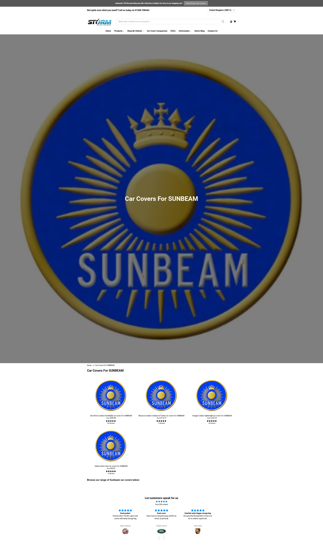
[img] (161, 501)
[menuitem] (108, 31)
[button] (159, 538)
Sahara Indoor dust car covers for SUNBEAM (111, 466)
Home (89, 365)
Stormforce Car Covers (196, 3)
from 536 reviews (161, 504)
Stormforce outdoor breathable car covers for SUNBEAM (111, 416)
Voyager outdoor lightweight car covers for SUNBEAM (212, 416)
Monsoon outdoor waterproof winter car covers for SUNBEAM (161, 416)
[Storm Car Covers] (99, 22)
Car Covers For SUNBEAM (104, 365)
